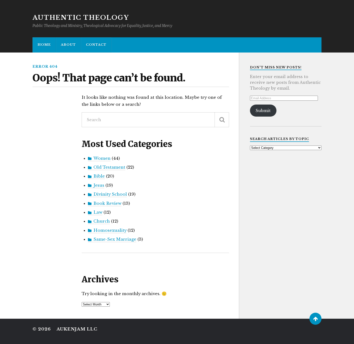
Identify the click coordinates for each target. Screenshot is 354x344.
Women (102, 158)
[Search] (222, 119)
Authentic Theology (81, 17)
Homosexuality (109, 230)
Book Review (107, 203)
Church (101, 221)
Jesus (98, 185)
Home (44, 44)
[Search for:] (155, 119)
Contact (96, 44)
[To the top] (315, 319)
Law (97, 212)
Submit (263, 110)
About (68, 44)
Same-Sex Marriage (114, 239)
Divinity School (110, 194)
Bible (99, 176)
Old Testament (109, 167)
